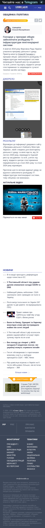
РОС (39, 8)
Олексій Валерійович (21, 29)
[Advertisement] (22, 244)
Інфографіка (22, 379)
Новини (8, 270)
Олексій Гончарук (26, 54)
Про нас (30, 424)
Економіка (32, 447)
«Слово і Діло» (18, 410)
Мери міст (12, 463)
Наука (30, 452)
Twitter (40, 20)
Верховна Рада (14, 450)
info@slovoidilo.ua (22, 478)
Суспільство (33, 466)
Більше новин (21, 372)
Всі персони (13, 466)
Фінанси (31, 469)
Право (30, 463)
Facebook (36, 20)
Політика (31, 461)
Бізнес (30, 444)
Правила (30, 431)
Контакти (30, 428)
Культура (31, 450)
